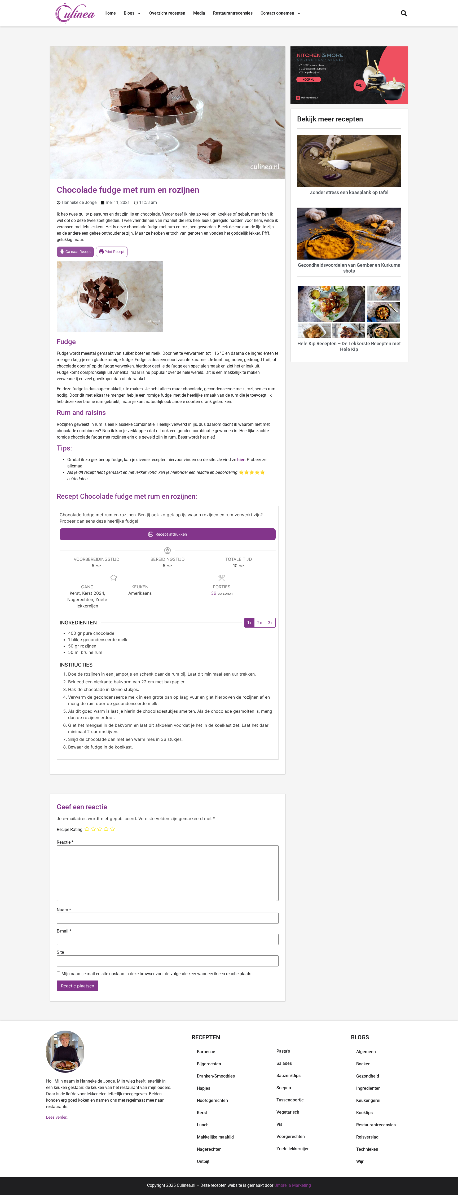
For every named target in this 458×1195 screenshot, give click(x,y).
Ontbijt (203, 1161)
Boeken (363, 1063)
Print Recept (114, 251)
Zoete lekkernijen (293, 1148)
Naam (64, 910)
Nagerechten (209, 1149)
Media (199, 13)
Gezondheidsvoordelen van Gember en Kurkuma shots (349, 268)
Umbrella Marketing (292, 1185)
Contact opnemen (277, 13)
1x (249, 622)
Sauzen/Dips (288, 1075)
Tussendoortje (290, 1099)
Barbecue (206, 1051)
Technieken (367, 1149)
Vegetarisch (287, 1112)
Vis (279, 1124)
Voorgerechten (290, 1136)
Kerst (202, 1112)
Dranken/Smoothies (216, 1076)
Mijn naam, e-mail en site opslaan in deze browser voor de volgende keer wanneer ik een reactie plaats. (156, 974)
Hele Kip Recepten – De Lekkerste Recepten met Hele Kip (349, 346)
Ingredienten (368, 1088)
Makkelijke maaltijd (215, 1137)
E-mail (64, 931)
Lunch (203, 1124)
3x (270, 622)
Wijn (360, 1161)
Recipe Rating (69, 830)
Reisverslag (367, 1137)
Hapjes (203, 1088)
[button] (404, 13)
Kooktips (364, 1112)
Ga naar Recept (78, 251)
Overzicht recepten (167, 13)
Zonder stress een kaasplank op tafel (349, 192)
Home (110, 13)
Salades (284, 1063)
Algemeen (366, 1051)
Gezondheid (367, 1076)
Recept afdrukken (171, 534)
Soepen (283, 1087)
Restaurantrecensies (233, 13)
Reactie (65, 842)
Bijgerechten (209, 1063)
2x (259, 622)
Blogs (129, 13)
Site (60, 952)
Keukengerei (368, 1100)
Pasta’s (283, 1051)
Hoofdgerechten (212, 1100)
